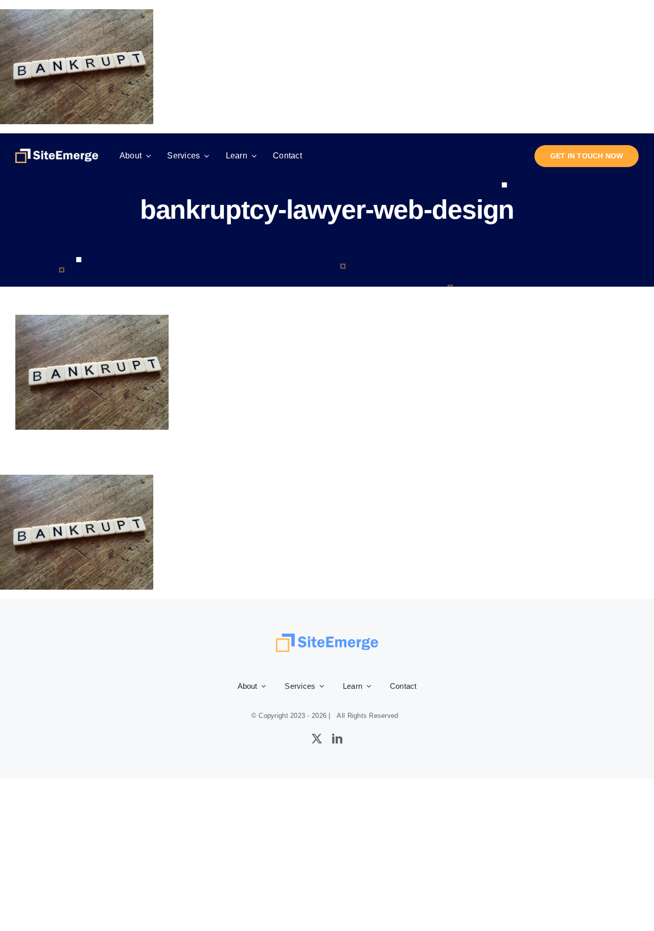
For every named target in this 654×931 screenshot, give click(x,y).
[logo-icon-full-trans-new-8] (56, 153)
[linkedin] (337, 739)
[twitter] (317, 739)
